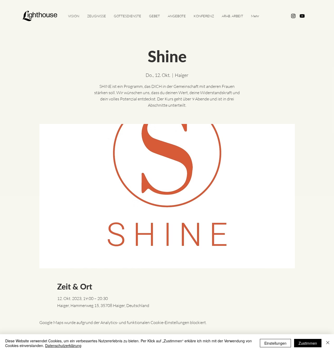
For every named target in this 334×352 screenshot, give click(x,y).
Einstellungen (275, 343)
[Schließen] (328, 343)
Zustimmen (308, 343)
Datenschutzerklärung (63, 345)
